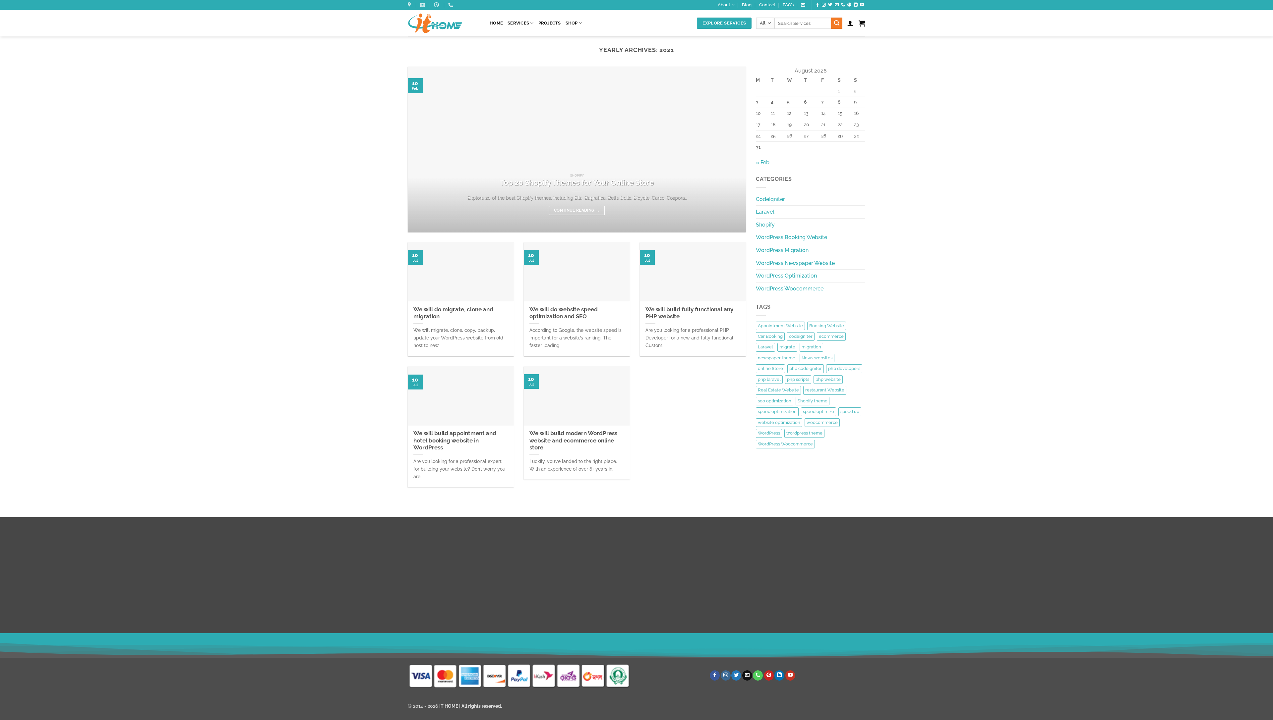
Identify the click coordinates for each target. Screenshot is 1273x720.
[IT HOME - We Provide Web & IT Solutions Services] (444, 23)
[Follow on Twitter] (830, 5)
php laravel (769, 379)
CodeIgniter (770, 199)
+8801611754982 (596, 642)
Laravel (765, 212)
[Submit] (836, 23)
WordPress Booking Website (791, 237)
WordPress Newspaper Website (795, 263)
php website (828, 379)
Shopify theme (812, 400)
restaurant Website (824, 389)
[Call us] (843, 5)
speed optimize (818, 411)
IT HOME (448, 706)
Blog (747, 4)
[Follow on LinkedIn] (856, 5)
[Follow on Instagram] (824, 5)
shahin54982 (707, 642)
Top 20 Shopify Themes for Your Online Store (577, 183)
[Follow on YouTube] (862, 5)
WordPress (769, 433)
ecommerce (831, 336)
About (724, 4)
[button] (803, 5)
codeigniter (801, 336)
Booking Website (826, 325)
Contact (767, 4)
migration (811, 346)
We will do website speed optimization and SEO (563, 313)
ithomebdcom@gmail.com (454, 642)
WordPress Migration (782, 250)
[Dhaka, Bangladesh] (410, 5)
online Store (770, 368)
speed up (849, 411)
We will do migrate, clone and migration (453, 313)
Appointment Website (780, 325)
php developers (844, 368)
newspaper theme (776, 357)
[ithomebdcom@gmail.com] (423, 5)
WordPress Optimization (786, 276)
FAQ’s (788, 4)
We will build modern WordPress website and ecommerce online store (573, 440)
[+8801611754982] (451, 5)
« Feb (762, 162)
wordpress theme (804, 433)
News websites (817, 357)
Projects (549, 23)
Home (496, 23)
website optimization (779, 422)
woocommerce (822, 422)
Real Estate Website (778, 389)
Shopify (765, 225)
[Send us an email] (837, 5)
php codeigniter (805, 368)
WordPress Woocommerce (789, 288)
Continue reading (577, 210)
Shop (572, 23)
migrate (787, 346)
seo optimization (774, 400)
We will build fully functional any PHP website (689, 313)
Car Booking (770, 336)
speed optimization (777, 411)
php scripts (798, 379)
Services (518, 23)
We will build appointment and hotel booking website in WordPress (454, 440)
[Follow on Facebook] (817, 5)
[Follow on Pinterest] (849, 5)
